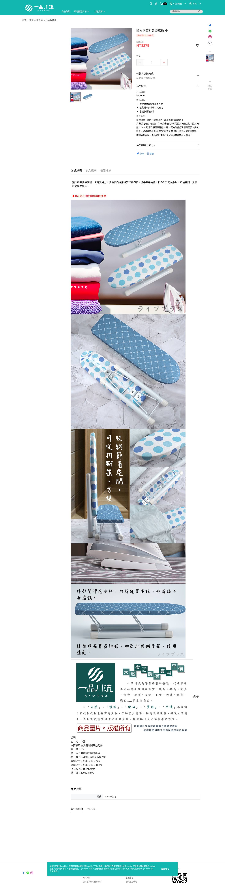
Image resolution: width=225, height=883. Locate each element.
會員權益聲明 (131, 882)
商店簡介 (86, 878)
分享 (142, 153)
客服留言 (129, 878)
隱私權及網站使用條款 (92, 882)
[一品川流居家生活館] (39, 8)
